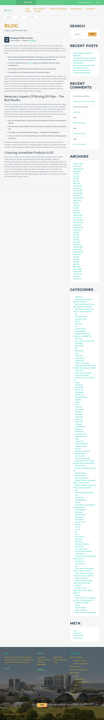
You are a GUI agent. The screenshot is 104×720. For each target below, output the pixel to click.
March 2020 (76, 267)
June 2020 (76, 259)
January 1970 (77, 279)
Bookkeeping (79, 351)
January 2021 (77, 245)
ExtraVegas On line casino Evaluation (84, 58)
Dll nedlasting (79, 392)
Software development (82, 544)
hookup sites (79, 417)
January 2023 (77, 188)
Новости (78, 595)
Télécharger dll (79, 554)
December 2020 (78, 247)
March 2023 (76, 183)
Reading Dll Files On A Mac (21, 38)
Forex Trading (79, 409)
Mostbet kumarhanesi (82, 478)
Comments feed (78, 635)
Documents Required (82, 682)
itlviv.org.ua (78, 429)
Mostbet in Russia (80, 473)
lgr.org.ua (78, 449)
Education (78, 400)
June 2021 (76, 235)
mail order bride (80, 453)
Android (77, 321)
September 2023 (78, 169)
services (77, 527)
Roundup (78, 524)
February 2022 (77, 215)
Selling (76, 685)
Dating (77, 382)
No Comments (102, 21)
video (76, 566)
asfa (76, 326)
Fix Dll (77, 405)
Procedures (90, 9)
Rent (75, 688)
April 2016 (76, 276)
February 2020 (77, 269)
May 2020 (76, 262)
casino (77, 353)
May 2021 (76, 237)
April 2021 (76, 240)
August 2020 (77, 254)
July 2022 (76, 203)
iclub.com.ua (79, 419)
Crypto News (79, 370)
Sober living (78, 541)
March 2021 (76, 242)
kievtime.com (79, 431)
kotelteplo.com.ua (80, 436)
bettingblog (78, 343)
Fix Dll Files (32, 40)
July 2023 (76, 174)
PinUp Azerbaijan (80, 510)
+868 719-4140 (57, 657)
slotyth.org (78, 539)
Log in (75, 631)
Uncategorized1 (80, 563)
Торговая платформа (82, 603)
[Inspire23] (12, 10)
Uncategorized (79, 561)
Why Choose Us (76, 9)
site (76, 532)
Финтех (77, 605)
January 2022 (77, 218)
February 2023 (77, 186)
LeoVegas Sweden (81, 446)
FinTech (77, 402)
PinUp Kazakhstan (81, 515)
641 (76, 314)
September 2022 (78, 198)
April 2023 (76, 181)
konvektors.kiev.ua (81, 434)
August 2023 (77, 171)
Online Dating (79, 497)
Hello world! (76, 112)
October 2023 (77, 166)
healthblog (78, 414)
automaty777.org (80, 329)
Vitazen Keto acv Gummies (81, 96)
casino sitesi (79, 356)
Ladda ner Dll (79, 441)
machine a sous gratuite (82, 451)
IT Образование (80, 427)
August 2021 (77, 230)
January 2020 (77, 271)
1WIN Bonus (79, 297)
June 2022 (76, 205)
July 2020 (76, 257)
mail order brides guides (82, 458)
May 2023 (76, 178)
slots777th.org (79, 537)
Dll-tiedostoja (79, 395)
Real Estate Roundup (79, 123)
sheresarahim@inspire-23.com (60, 661)
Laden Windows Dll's (81, 444)
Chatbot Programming (82, 363)
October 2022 (77, 196)
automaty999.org (80, 331)
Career (28, 11)
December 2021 (78, 220)
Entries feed (77, 633)
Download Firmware (81, 397)
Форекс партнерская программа (85, 612)
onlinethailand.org (80, 500)
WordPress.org (78, 638)
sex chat (77, 529)
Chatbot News (79, 360)
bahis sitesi (78, 338)
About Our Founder (80, 661)
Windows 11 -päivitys (81, 578)
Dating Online (79, 387)
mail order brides (80, 456)
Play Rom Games (80, 522)
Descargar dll (79, 390)
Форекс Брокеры (80, 608)
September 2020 (78, 252)
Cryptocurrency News (82, 375)
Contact (38, 11)
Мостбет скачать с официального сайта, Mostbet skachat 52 (83, 590)
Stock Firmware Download (83, 551)
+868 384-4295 (41, 664)
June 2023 (76, 176)
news (76, 495)
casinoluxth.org (80, 358)
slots (76, 534)
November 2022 (78, 193)
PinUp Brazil (79, 512)
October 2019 (77, 274)
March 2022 (76, 213)
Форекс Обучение (81, 610)
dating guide (79, 385)
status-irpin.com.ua (81, 549)
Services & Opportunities (81, 664)
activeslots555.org (81, 316)
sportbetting (79, 546)
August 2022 (77, 200)
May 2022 (76, 208)
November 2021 (78, 222)
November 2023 (78, 164)
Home (27, 9)
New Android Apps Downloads (84, 493)
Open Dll (77, 502)
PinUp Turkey (79, 519)
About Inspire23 (39, 9)
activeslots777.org (81, 319)
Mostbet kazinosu (80, 475)
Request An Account (85, 2)
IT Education (79, 422)
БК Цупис (78, 585)
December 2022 (78, 191)
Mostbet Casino (80, 466)
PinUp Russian (79, 517)
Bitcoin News (79, 346)
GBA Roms (78, 412)
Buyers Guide (80, 679)
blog (76, 348)
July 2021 (76, 232)
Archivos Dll (78, 324)
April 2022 (76, 210)
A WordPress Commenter (81, 107)
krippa (77, 439)
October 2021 (77, 225)
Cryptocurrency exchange (83, 373)
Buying (76, 676)
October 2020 (77, 249)
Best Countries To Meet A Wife (85, 341)
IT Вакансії (78, 424)
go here (30, 63)
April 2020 (76, 264)
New (76, 490)
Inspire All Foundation (58, 9)
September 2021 (78, 227)
